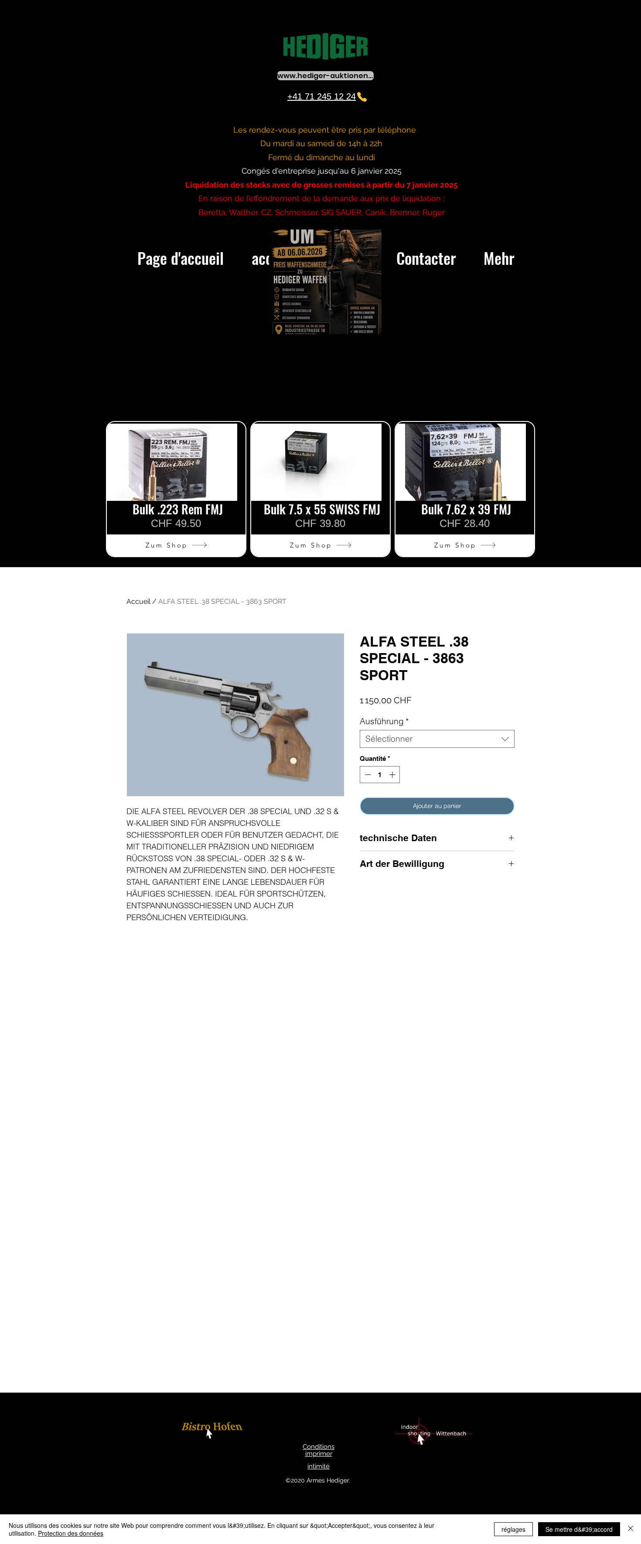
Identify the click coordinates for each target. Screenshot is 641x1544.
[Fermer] (630, 1529)
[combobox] (437, 739)
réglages (513, 1529)
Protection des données (70, 1533)
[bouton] (213, 1432)
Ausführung (384, 721)
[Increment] (393, 775)
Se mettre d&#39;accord (579, 1529)
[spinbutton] (380, 775)
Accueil (138, 601)
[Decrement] (367, 775)
